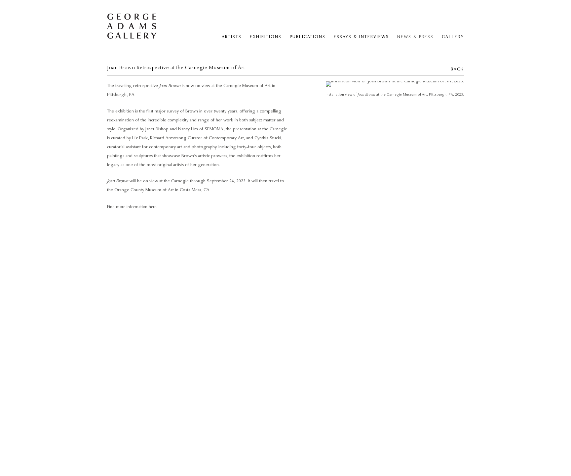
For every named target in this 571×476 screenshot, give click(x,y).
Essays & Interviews (361, 36)
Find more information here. (132, 206)
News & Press (415, 36)
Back (457, 69)
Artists (232, 36)
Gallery (453, 36)
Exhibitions (266, 36)
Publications (307, 36)
